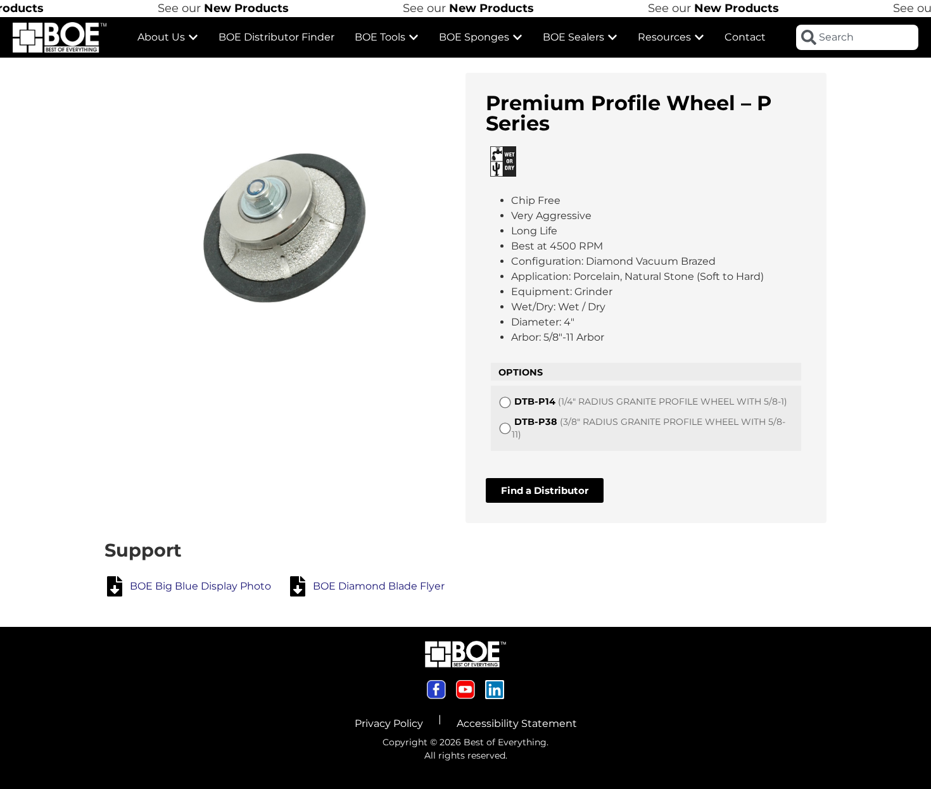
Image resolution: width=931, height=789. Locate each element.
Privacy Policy (389, 723)
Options (520, 372)
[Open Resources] (699, 37)
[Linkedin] (494, 689)
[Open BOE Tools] (413, 37)
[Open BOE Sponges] (517, 37)
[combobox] (857, 37)
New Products (233, 8)
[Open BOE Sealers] (612, 37)
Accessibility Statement (517, 723)
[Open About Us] (193, 37)
